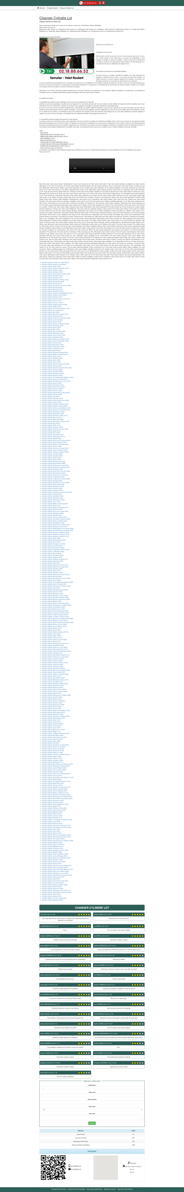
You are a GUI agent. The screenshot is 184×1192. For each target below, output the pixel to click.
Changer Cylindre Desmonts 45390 (52, 724)
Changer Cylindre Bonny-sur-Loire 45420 (54, 624)
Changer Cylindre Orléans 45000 (52, 886)
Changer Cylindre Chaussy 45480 (52, 703)
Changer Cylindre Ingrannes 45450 (52, 664)
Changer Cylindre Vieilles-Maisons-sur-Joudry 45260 (58, 528)
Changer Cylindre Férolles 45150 (52, 653)
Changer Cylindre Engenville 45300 (52, 561)
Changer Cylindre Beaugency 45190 (53, 486)
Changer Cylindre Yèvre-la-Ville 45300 (53, 672)
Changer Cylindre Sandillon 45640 (52, 573)
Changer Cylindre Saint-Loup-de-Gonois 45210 (56, 440)
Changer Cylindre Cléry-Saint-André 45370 (55, 649)
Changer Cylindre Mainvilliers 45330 (53, 345)
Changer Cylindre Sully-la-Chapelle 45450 (54, 521)
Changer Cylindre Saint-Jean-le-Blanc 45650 (55, 871)
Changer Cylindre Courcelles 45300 (52, 435)
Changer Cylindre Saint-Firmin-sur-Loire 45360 (56, 471)
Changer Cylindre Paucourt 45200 (52, 389)
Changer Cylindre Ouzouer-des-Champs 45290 (56, 318)
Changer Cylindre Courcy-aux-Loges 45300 (55, 511)
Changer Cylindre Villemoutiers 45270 (53, 712)
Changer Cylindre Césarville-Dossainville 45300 (56, 651)
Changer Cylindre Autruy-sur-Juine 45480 (54, 691)
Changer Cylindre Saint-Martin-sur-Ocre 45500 (56, 578)
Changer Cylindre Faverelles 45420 (52, 555)
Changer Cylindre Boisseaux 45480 (52, 594)
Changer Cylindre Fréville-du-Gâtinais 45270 (55, 404)
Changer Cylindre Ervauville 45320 (52, 469)
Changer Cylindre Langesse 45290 (52, 760)
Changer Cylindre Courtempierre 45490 (54, 810)
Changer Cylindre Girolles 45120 (52, 628)
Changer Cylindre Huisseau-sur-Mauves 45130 (56, 787)
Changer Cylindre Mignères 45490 (52, 812)
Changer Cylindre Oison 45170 (51, 571)
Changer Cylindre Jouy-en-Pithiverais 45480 (55, 341)
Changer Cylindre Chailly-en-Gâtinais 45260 (55, 674)
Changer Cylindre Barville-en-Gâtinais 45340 (55, 280)
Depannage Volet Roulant (94, 1189)
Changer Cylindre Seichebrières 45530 (53, 473)
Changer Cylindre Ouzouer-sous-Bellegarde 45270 (57, 293)
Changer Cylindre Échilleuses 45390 (53, 414)
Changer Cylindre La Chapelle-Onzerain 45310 (56, 781)
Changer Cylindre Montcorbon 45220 (53, 412)
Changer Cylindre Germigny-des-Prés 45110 (55, 643)
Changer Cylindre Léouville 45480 (52, 454)
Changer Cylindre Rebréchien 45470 (53, 333)
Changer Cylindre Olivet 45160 (51, 894)
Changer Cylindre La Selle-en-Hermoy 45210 (55, 617)
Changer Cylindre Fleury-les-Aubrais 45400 (55, 611)
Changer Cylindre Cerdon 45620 (52, 446)
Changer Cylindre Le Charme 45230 (53, 883)
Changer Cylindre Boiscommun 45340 (53, 729)
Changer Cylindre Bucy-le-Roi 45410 (53, 685)
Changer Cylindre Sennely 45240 (52, 287)
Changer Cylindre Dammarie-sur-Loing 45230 (55, 364)
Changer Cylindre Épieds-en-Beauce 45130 (55, 632)
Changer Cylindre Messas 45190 (52, 896)
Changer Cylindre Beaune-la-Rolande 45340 (55, 603)
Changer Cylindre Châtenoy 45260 (52, 752)
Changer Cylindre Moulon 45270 (52, 460)
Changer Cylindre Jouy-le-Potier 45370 (53, 335)
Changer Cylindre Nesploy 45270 (52, 557)
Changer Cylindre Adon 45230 (51, 360)
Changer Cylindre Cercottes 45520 (52, 456)
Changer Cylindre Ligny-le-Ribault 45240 (54, 768)
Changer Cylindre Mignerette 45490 (53, 783)
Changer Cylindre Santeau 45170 (52, 818)
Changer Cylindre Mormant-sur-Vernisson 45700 (56, 837)
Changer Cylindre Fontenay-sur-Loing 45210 (55, 465)
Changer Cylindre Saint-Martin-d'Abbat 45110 (55, 655)
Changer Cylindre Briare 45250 (51, 350)
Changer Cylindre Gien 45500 (51, 433)
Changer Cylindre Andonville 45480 (52, 714)
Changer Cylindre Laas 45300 (51, 588)
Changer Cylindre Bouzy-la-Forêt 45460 (54, 264)
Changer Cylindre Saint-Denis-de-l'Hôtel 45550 (56, 274)
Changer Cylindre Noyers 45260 (51, 756)
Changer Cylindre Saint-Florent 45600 (53, 387)
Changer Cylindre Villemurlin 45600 (52, 888)
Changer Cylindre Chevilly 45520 (52, 494)
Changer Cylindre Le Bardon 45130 (52, 349)
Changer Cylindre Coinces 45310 (52, 366)
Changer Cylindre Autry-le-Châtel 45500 (54, 584)
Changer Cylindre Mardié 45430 (51, 438)
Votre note (92, 1106)
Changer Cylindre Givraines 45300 (52, 272)
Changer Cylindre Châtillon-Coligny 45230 (54, 406)
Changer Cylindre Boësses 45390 (52, 842)
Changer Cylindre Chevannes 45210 (53, 800)
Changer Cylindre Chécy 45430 (51, 676)
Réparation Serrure (110, 1189)
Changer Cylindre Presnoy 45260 (52, 391)
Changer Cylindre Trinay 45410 (51, 722)
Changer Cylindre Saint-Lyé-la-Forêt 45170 (55, 565)
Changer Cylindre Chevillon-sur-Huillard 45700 (56, 716)
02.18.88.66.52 (90, 3)
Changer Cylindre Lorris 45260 (51, 634)
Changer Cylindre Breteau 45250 (52, 699)
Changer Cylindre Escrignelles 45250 (53, 281)
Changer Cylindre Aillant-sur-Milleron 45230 (55, 854)
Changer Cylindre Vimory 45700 (51, 726)
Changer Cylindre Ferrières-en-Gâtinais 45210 (56, 754)
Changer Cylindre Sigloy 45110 (51, 731)
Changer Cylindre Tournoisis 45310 (52, 310)
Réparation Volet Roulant (125, 1189)
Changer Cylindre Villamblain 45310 (53, 496)
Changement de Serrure (58, 1189)
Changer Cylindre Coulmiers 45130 (52, 848)
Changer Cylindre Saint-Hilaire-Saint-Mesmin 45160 (57, 777)
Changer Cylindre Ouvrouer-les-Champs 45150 (56, 825)
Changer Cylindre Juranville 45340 (52, 546)
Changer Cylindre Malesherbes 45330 (53, 718)
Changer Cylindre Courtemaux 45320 (53, 548)
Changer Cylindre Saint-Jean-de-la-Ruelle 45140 (56, 865)
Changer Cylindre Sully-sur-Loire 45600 (54, 862)
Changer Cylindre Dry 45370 (50, 743)
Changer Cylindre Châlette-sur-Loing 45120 (55, 567)
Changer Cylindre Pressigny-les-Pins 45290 (55, 850)
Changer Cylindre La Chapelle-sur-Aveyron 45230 (57, 819)
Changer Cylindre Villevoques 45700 (53, 877)
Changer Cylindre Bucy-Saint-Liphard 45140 (55, 314)
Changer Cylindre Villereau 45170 (52, 758)
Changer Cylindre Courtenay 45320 (52, 772)
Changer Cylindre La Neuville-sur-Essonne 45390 (57, 492)
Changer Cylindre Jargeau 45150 (52, 270)
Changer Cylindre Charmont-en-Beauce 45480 (56, 774)
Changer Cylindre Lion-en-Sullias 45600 (54, 770)
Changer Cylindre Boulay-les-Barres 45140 (55, 662)
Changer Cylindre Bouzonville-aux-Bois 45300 (56, 393)
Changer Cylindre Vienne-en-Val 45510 (53, 747)
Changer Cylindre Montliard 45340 (52, 276)
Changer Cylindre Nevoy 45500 (51, 362)
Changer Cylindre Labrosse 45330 (52, 816)
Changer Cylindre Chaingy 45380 (52, 481)
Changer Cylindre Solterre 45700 (52, 814)
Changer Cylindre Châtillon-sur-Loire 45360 (55, 873)
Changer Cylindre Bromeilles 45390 (52, 735)
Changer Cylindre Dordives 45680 (52, 358)
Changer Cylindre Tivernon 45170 (52, 638)
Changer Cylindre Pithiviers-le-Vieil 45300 (54, 808)
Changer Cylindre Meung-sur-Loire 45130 (54, 527)
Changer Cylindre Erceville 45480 (52, 697)
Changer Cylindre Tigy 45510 (51, 396)
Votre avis (92, 1113)
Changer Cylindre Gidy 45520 (51, 563)
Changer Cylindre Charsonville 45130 (53, 477)
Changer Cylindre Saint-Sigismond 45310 (54, 737)
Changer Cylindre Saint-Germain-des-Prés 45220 (57, 368)
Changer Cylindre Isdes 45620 (51, 630)
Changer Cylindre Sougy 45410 (51, 431)
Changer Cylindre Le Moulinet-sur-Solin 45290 (56, 479)
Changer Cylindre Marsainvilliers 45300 (54, 540)
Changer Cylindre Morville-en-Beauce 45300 (55, 597)
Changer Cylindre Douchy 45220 (52, 383)
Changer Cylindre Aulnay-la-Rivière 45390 (54, 885)
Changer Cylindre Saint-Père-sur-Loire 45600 (55, 483)
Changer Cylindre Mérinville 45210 (52, 289)
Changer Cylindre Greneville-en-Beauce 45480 (56, 519)
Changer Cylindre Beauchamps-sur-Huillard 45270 (57, 797)
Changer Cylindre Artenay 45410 (52, 833)
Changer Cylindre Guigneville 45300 (53, 645)
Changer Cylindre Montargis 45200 (52, 498)
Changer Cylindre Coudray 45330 (52, 488)
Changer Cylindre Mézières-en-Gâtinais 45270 (56, 766)
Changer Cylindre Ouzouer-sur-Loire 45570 (55, 475)
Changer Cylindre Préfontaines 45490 (53, 500)
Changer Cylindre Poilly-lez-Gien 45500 (54, 689)
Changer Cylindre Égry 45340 (51, 423)
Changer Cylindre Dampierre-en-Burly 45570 (55, 745)
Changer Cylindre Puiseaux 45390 (52, 375)
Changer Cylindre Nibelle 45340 (51, 306)
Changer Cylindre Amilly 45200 (51, 266)
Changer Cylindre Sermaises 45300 (52, 326)
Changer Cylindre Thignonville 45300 (53, 484)
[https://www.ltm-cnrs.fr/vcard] (53, 1167)
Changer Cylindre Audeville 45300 (52, 316)
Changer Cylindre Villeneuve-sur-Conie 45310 (56, 574)
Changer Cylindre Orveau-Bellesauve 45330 (55, 804)
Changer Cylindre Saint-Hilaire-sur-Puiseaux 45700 (57, 764)
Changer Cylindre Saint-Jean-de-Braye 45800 (56, 421)
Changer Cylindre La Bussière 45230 (53, 551)
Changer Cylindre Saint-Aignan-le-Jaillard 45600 (56, 605)
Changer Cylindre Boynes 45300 (52, 779)
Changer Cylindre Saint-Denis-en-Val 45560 (55, 881)
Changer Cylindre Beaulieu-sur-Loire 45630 (55, 595)
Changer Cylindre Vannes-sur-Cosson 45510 (55, 448)
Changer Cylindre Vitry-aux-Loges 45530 (54, 517)
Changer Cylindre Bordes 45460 (51, 601)
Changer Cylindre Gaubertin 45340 (52, 900)
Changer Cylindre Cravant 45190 (52, 775)
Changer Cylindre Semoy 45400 (51, 553)
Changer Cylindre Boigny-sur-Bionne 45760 (55, 793)
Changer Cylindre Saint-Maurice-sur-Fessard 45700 (57, 530)
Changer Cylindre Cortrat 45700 (51, 343)
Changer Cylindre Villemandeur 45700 (53, 437)
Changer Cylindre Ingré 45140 (51, 879)
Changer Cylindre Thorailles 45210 (52, 682)
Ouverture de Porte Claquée (76, 1189)
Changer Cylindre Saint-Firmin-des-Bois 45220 (56, 795)
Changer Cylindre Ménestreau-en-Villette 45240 (56, 695)
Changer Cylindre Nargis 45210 (51, 806)
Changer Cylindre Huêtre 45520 (51, 693)
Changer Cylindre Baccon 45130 (52, 417)
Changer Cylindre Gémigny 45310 (52, 297)
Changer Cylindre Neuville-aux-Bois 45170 (55, 416)
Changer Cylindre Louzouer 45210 (52, 303)
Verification (92, 1085)
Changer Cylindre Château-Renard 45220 (54, 304)
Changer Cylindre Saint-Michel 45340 (53, 678)
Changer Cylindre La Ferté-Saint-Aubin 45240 (56, 308)
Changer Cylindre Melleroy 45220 (52, 852)
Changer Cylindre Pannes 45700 (52, 283)
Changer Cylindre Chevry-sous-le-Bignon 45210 (56, 408)
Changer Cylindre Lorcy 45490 (51, 821)
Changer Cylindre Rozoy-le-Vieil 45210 (53, 701)
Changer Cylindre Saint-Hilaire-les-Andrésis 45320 (57, 798)
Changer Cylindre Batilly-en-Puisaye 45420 (55, 354)
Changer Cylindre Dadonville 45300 (52, 419)
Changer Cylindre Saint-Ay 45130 (52, 823)
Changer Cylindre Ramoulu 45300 (52, 509)
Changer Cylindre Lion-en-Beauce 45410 (54, 626)
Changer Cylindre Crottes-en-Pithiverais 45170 (56, 410)
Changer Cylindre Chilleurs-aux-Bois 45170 (55, 559)
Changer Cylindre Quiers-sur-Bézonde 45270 (55, 268)
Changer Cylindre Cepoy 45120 (51, 356)
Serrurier (133, 1163)
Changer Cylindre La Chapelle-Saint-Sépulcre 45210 (58, 377)
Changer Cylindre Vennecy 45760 (52, 785)
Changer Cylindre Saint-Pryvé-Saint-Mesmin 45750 (57, 869)
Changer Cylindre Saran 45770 (51, 720)
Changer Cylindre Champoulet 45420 (53, 347)
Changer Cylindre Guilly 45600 (51, 538)
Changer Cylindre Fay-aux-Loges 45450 (54, 898)
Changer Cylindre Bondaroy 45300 (52, 860)
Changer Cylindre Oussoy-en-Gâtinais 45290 (55, 532)
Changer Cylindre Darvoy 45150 (51, 864)
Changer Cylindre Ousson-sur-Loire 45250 (55, 647)
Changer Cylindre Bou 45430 (50, 312)
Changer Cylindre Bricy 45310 (51, 329)
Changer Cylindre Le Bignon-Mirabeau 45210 (55, 733)
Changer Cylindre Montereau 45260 (53, 513)
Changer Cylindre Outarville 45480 (52, 371)
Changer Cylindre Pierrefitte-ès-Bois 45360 (55, 590)
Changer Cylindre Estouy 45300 (51, 707)
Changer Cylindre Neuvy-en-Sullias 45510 (54, 379)
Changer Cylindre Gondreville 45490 (53, 751)
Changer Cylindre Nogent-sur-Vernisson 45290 (56, 710)
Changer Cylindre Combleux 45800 (52, 666)
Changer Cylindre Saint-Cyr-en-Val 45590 (54, 640)
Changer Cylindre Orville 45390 (51, 458)
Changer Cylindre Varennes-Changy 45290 (55, 352)
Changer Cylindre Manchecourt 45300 (53, 668)
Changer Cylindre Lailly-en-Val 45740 (53, 844)
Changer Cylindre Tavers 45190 (51, 301)
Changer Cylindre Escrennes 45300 (52, 385)
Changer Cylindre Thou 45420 (51, 502)
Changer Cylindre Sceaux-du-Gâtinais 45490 (55, 324)
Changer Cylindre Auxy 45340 (51, 831)
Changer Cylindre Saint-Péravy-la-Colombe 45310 (57, 875)
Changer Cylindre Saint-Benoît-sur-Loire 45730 (56, 381)
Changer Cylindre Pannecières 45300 (53, 839)
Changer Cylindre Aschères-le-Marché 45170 (55, 536)
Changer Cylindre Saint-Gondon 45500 (53, 463)
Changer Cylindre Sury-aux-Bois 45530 (54, 331)
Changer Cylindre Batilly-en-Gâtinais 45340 (55, 504)
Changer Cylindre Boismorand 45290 (53, 705)
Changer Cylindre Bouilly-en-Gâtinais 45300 (55, 444)
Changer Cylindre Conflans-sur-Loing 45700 (55, 657)
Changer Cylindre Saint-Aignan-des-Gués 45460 (56, 827)
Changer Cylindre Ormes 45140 (51, 708)
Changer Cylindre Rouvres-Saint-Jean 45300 (55, 400)
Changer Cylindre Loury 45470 (51, 728)
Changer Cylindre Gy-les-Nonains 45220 (54, 442)
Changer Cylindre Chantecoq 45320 (53, 659)
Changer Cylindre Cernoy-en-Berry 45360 (54, 450)
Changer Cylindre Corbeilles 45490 (52, 337)
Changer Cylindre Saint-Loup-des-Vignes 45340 (56, 835)
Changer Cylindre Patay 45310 (51, 829)
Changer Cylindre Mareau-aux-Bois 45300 (54, 789)
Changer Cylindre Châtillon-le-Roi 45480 (54, 295)
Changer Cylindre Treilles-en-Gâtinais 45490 (55, 452)
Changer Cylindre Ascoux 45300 (51, 322)
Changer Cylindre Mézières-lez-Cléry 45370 (55, 680)
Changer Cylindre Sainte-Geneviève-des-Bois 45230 (58, 622)
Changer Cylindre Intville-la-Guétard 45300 (55, 615)
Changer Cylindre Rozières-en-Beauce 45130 (55, 534)
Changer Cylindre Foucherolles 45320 (53, 607)
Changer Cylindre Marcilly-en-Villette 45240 (55, 684)
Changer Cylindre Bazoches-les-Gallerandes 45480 (57, 618)
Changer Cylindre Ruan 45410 (51, 542)
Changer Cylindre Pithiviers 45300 (52, 490)
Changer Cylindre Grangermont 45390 (53, 544)
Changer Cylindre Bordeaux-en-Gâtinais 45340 (56, 858)
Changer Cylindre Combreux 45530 (52, 802)
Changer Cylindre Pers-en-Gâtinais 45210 (54, 791)
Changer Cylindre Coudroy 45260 (52, 370)
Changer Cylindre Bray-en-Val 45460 (53, 749)
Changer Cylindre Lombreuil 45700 (52, 320)
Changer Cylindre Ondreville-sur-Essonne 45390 (56, 892)
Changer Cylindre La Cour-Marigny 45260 (54, 856)
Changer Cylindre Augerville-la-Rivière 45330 (55, 550)
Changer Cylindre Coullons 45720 (52, 278)
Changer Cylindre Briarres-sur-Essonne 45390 (56, 599)
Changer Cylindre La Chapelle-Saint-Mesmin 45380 (57, 582)
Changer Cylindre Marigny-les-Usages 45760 (55, 339)
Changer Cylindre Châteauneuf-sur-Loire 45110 (56, 890)
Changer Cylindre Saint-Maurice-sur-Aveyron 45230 (57, 841)
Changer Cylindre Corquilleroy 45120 (53, 523)
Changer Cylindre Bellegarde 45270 (53, 846)
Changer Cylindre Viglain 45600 (51, 636)
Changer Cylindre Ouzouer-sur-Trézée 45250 (55, 613)
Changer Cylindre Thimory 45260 (52, 394)
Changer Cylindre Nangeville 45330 (52, 291)
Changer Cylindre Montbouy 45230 (52, 687)
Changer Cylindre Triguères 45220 (52, 661)
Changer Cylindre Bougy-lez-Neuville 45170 (55, 507)
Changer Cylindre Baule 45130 (51, 505)
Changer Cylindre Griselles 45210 (52, 515)
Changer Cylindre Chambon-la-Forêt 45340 (55, 429)
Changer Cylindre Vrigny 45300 (51, 741)
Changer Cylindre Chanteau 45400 (52, 398)
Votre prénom (92, 1099)
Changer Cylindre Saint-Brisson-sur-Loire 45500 (56, 285)
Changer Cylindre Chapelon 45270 (52, 427)
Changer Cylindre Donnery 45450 (52, 592)
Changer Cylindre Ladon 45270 (51, 327)
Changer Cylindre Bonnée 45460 (52, 576)
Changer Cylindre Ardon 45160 (51, 425)
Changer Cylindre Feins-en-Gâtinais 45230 (55, 867)
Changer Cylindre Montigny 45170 (52, 762)
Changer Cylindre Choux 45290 (51, 580)
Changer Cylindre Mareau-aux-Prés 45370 (55, 620)
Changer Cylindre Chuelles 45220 (52, 569)
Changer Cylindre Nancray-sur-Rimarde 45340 (56, 670)
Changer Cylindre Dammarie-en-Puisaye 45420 (56, 586)
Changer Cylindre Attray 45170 (51, 641)
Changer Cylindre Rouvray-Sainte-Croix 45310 (56, 299)
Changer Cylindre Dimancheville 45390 (53, 461)
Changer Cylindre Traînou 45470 (52, 402)
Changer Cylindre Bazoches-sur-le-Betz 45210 (56, 525)
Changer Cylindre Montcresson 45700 (53, 609)
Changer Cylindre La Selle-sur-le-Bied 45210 (55, 262)
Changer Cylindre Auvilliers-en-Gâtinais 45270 (56, 467)
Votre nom (92, 1092)
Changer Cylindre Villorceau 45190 (52, 739)
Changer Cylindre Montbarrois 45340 (53, 373)
